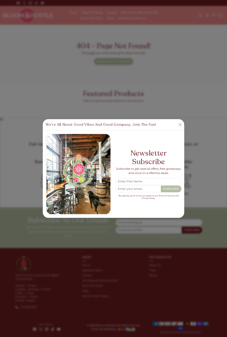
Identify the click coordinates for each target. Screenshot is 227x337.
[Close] (180, 124)
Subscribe (171, 189)
